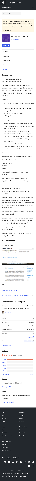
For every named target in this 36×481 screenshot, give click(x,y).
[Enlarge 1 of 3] (15, 250)
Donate (22, 433)
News (3, 415)
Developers (5, 433)
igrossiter (16, 39)
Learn (3, 427)
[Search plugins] (19, 13)
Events (21, 430)
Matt (4, 444)
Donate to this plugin (8, 402)
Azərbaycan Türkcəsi (12, 458)
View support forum (8, 387)
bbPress (5, 447)
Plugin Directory (6, 7)
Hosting (4, 418)
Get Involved (23, 427)
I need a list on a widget (9, 290)
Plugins (21, 418)
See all (32, 374)
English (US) (31, 337)
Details (5, 52)
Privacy (4, 421)
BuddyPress (6, 450)
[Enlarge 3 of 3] (32, 265)
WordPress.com (7, 441)
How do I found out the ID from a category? (15, 295)
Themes (21, 415)
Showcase (22, 412)
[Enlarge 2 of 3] (32, 250)
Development (7, 65)
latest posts (27, 340)
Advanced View (6, 345)
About (3, 412)
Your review (5, 374)
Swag (21, 436)
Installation (6, 60)
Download (6, 45)
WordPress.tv (7, 436)
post (32, 340)
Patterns (21, 421)
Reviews (6, 56)
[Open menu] (33, 2)
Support (5, 69)
